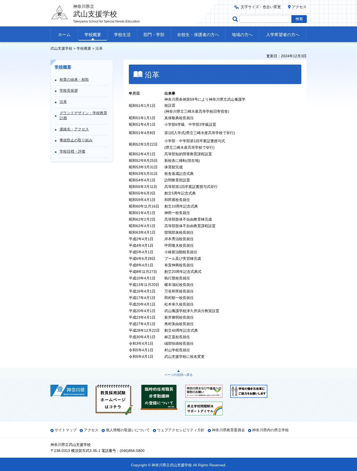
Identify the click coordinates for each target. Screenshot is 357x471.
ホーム (64, 34)
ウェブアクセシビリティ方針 (181, 430)
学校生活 (122, 34)
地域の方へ (242, 34)
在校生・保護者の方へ (198, 34)
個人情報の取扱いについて (128, 430)
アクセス (299, 7)
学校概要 (92, 34)
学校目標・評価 (72, 151)
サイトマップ (66, 430)
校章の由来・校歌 (74, 79)
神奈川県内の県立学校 (270, 430)
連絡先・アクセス (74, 129)
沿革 (63, 102)
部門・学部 (153, 34)
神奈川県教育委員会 (228, 430)
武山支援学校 (61, 48)
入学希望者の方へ (283, 34)
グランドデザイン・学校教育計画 (83, 115)
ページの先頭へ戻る (178, 375)
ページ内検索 (236, 19)
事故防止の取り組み (76, 140)
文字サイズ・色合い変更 (261, 7)
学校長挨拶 (69, 90)
